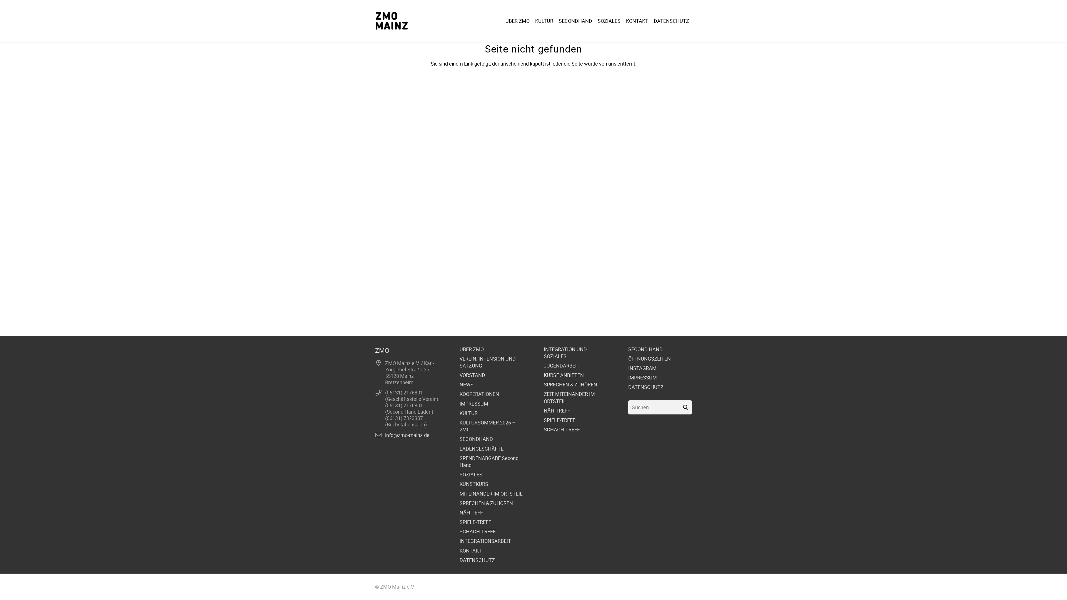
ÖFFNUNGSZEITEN (649, 358)
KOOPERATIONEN (479, 394)
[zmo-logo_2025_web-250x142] (391, 20)
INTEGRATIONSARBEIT (485, 541)
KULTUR (469, 413)
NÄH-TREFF (557, 410)
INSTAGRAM (642, 368)
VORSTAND (472, 375)
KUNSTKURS (474, 484)
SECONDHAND (476, 439)
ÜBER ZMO (472, 349)
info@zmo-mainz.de (407, 435)
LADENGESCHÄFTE (481, 448)
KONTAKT (471, 550)
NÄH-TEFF (471, 512)
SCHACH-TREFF (478, 531)
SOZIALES (471, 474)
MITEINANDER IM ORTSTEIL (491, 493)
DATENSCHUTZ (477, 560)
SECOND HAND (645, 349)
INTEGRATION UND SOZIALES (565, 352)
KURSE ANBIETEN (564, 375)
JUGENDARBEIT (562, 365)
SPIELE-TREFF (475, 522)
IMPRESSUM (474, 403)
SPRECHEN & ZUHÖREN (486, 503)
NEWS (466, 384)
